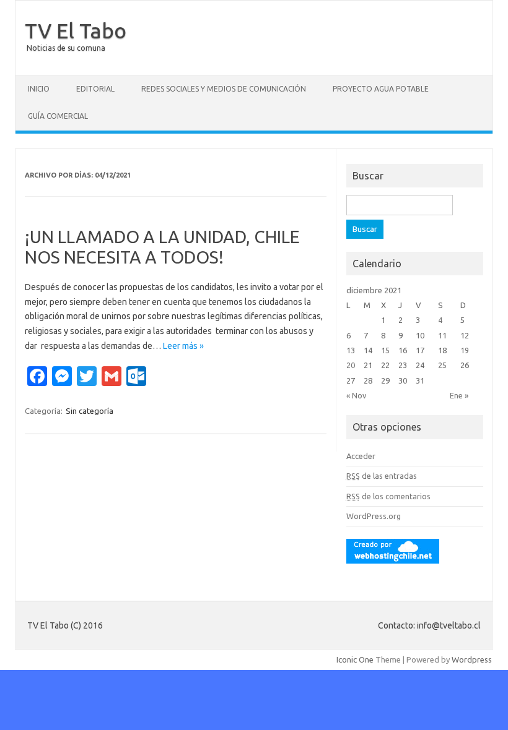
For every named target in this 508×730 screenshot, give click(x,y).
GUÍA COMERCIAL (58, 116)
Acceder (360, 456)
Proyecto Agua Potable (381, 89)
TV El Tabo (75, 30)
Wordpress (472, 659)
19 (464, 350)
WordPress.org (373, 516)
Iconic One (355, 659)
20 (350, 365)
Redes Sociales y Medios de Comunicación (223, 89)
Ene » (459, 395)
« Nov (356, 395)
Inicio (39, 89)
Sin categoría (89, 410)
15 (385, 350)
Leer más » (183, 346)
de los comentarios (388, 496)
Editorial (95, 89)
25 (442, 365)
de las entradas (381, 475)
